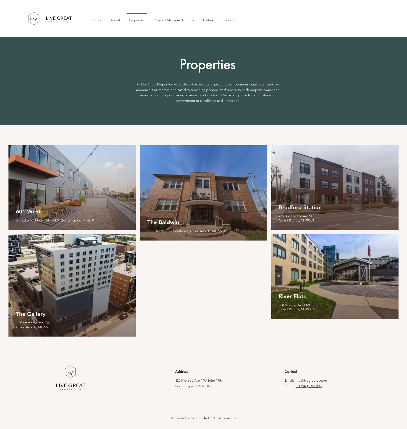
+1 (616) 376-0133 (309, 386)
